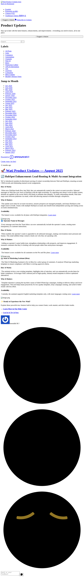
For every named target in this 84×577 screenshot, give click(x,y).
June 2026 (8, 88)
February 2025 (10, 111)
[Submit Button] (22, 41)
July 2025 (8, 105)
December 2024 (10, 113)
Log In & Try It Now (11, 313)
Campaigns (9, 73)
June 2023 (8, 142)
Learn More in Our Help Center (15, 309)
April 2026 (9, 92)
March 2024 (9, 129)
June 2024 (8, 123)
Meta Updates (10, 74)
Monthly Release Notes (13, 76)
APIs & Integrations (12, 67)
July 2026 (8, 86)
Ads (6, 69)
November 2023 (11, 135)
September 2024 (11, 119)
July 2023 (8, 141)
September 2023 (11, 139)
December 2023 (10, 133)
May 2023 (8, 144)
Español (8, 9)
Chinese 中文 (10, 13)
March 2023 (9, 148)
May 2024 (8, 125)
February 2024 (10, 131)
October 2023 (10, 137)
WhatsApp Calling (11, 65)
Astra (7, 53)
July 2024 (8, 121)
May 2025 (8, 109)
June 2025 (8, 107)
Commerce (9, 55)
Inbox (7, 63)
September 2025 (11, 101)
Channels (8, 59)
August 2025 (9, 103)
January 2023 (10, 152)
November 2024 (11, 115)
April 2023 (9, 146)
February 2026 (10, 94)
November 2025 (11, 97)
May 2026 (8, 90)
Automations (9, 57)
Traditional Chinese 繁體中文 (15, 16)
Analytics (8, 71)
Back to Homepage (7, 4)
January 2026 (10, 95)
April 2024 (9, 127)
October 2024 (10, 117)
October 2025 (10, 99)
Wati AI (8, 61)
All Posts (8, 51)
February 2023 (10, 150)
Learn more (52, 215)
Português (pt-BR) (11, 11)
